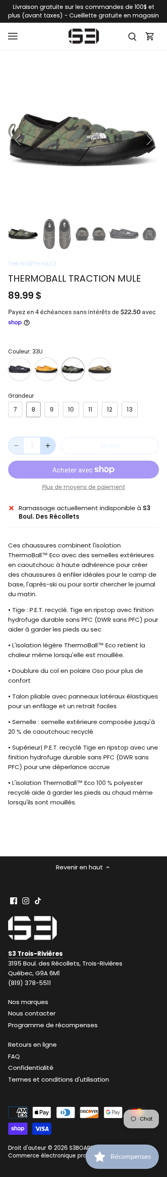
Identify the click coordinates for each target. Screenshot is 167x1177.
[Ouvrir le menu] (12, 36)
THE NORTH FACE (32, 263)
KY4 (19, 369)
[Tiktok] (37, 900)
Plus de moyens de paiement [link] (83, 487)
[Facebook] (13, 900)
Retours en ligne (32, 1044)
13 (130, 409)
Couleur (19, 352)
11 (90, 409)
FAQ (14, 1056)
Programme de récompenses (53, 1025)
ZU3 (46, 369)
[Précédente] (18, 140)
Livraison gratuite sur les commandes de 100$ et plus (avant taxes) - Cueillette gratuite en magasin (83, 11)
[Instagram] (25, 900)
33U (73, 369)
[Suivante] (149, 140)
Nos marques (28, 1002)
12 (109, 409)
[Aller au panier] (150, 36)
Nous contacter (32, 1013)
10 (71, 409)
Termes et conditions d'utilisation (58, 1079)
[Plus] (48, 445)
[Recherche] (132, 36)
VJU (99, 369)
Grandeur (21, 396)
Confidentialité (31, 1067)
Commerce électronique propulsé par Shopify (71, 1156)
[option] (83, 140)
